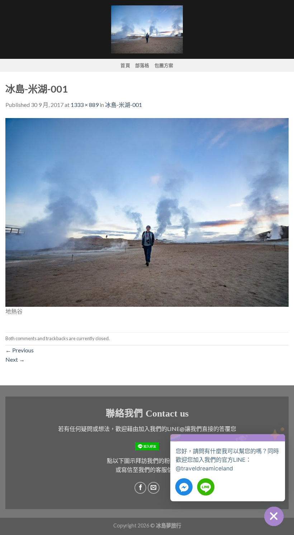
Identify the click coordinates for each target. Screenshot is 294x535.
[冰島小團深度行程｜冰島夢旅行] (147, 29)
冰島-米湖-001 (123, 104)
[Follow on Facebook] (140, 488)
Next (15, 359)
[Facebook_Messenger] (184, 487)
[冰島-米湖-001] (147, 211)
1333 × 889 (85, 104)
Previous (19, 350)
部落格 (142, 65)
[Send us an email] (154, 488)
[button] (277, 444)
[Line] (205, 487)
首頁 (125, 65)
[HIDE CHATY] (274, 516)
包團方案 (164, 65)
